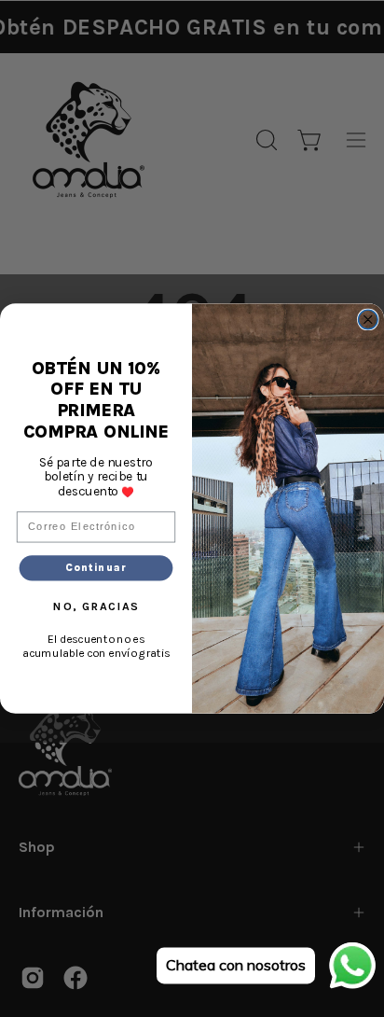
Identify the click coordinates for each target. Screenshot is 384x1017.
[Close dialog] (368, 319)
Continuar (96, 568)
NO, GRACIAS (96, 606)
